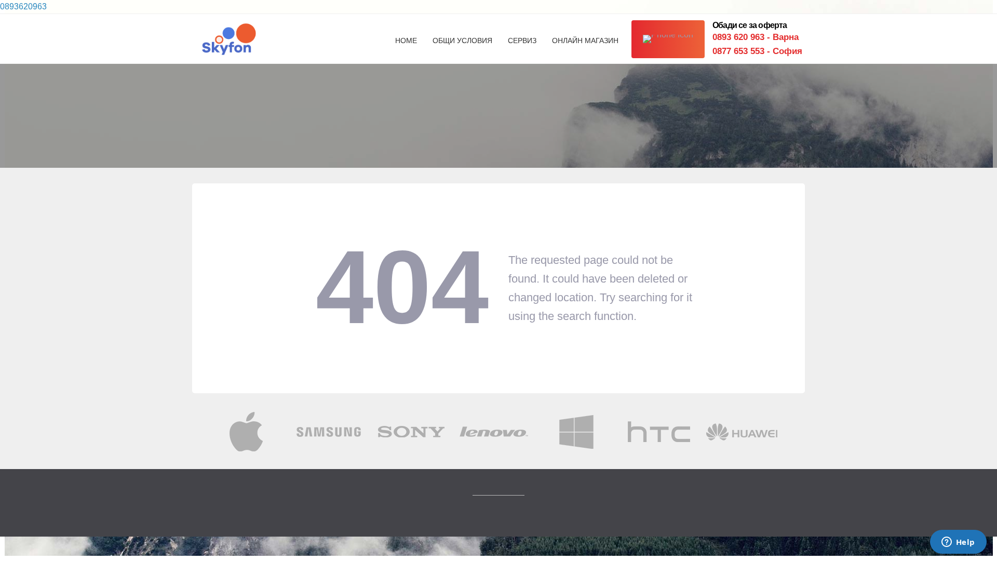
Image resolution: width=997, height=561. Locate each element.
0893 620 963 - (755, 37)
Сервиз (522, 40)
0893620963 (23, 6)
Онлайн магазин (585, 40)
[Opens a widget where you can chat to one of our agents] (958, 543)
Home (406, 40)
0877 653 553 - (757, 51)
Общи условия (462, 40)
